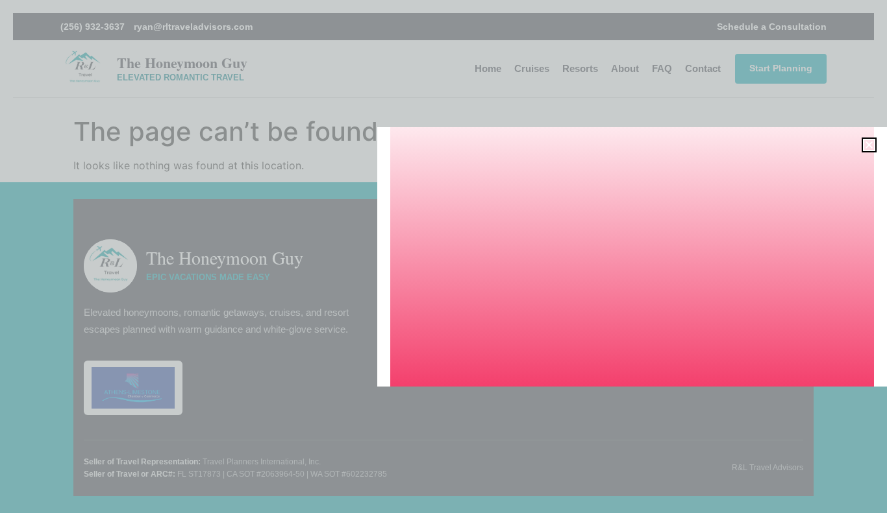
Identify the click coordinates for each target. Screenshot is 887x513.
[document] (443, 256)
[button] (869, 145)
